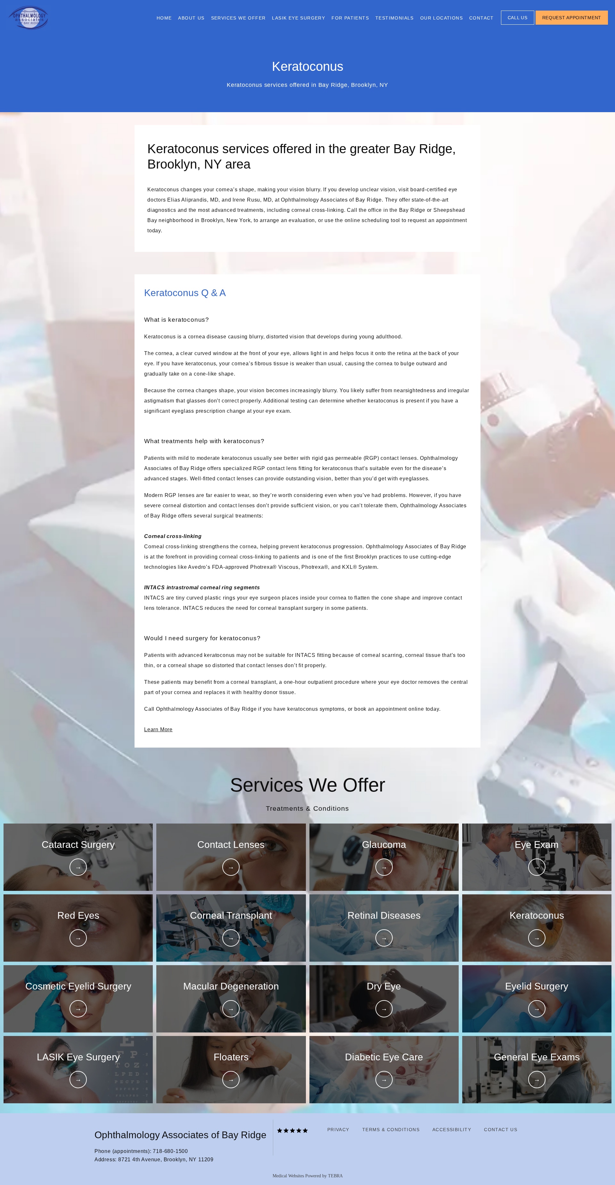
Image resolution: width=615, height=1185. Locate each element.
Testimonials (394, 18)
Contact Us (500, 1129)
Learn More (158, 729)
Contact (481, 18)
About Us (191, 18)
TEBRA (335, 1175)
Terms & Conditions (391, 1129)
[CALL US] (517, 24)
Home (164, 18)
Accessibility (451, 1129)
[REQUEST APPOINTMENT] (572, 24)
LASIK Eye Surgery (298, 18)
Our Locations (441, 18)
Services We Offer (238, 18)
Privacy (338, 1129)
